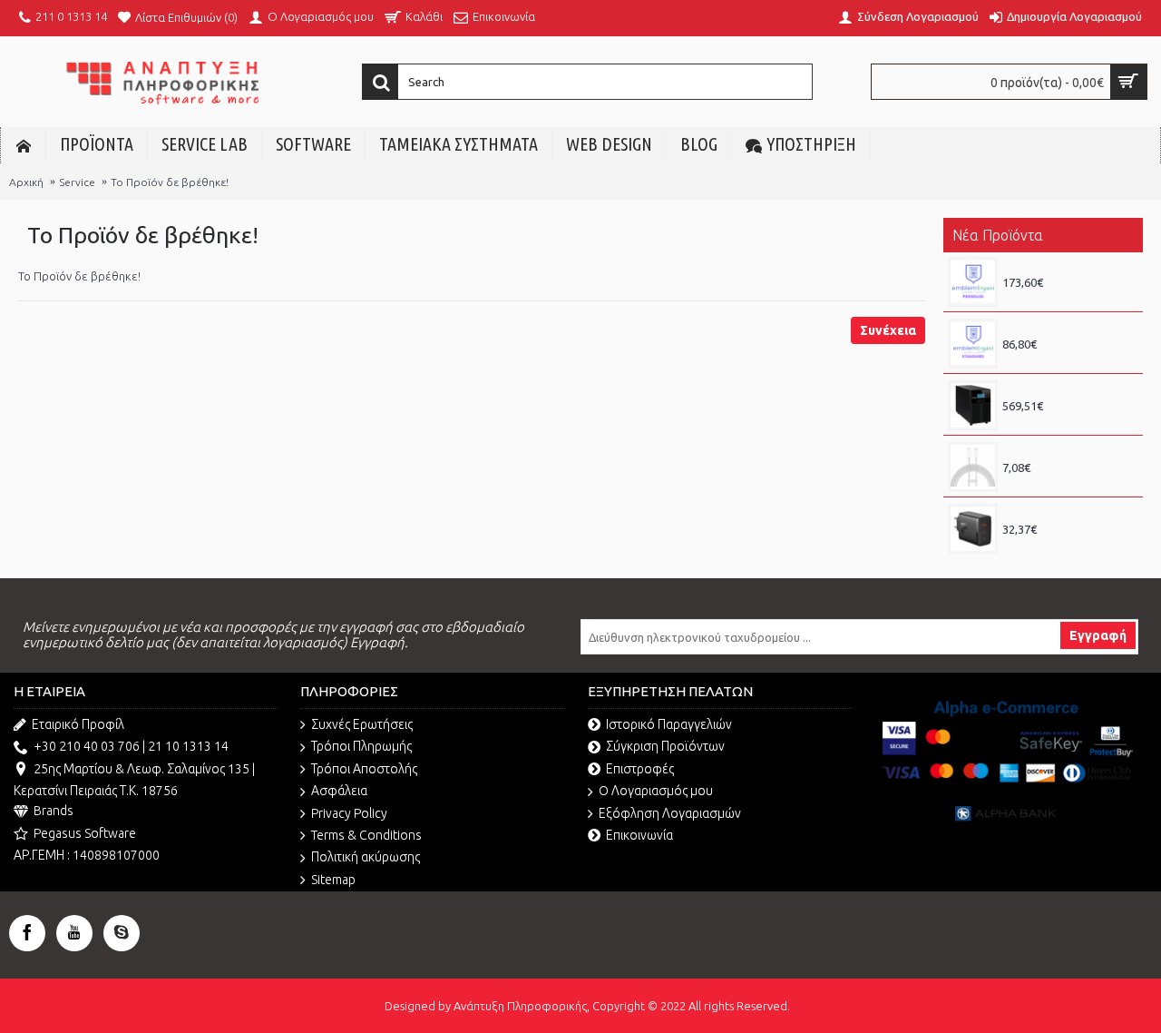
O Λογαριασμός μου (656, 790)
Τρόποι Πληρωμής (361, 746)
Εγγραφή (1098, 635)
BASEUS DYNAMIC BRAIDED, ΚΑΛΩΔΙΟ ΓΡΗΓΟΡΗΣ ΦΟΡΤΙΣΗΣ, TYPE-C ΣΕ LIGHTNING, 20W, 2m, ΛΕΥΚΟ (1068, 451)
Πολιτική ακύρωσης (365, 857)
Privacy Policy (349, 813)
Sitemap (333, 879)
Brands (53, 810)
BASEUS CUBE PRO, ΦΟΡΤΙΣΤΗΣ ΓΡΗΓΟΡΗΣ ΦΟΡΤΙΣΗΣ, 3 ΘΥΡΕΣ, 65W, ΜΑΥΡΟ (1068, 513)
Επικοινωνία (639, 835)
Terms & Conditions (366, 835)
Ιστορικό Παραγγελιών (669, 724)
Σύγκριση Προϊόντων (665, 746)
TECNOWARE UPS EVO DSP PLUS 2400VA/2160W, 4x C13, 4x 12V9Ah (1068, 389)
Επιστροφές (640, 769)
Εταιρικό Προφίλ (78, 724)
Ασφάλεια (339, 790)
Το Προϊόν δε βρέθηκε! (170, 182)
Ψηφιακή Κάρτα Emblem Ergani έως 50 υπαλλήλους (1068, 266)
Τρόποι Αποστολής (364, 769)
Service (77, 182)
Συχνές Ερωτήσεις (362, 724)
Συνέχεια (888, 330)
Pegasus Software (85, 833)
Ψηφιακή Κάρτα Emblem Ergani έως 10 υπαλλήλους (1068, 327)
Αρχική (26, 182)
